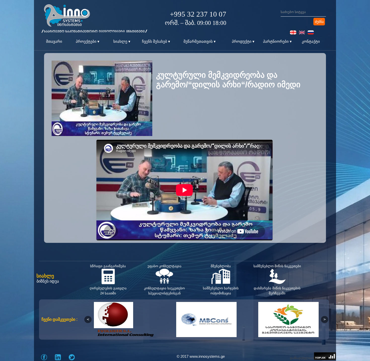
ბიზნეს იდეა (47, 281)
